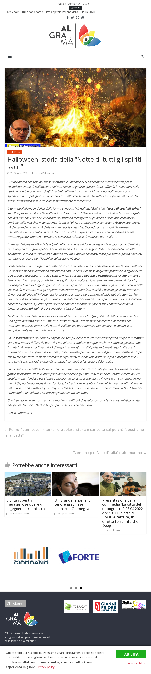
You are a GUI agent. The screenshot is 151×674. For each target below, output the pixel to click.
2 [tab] (76, 589)
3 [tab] (81, 589)
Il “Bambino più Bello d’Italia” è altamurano (107, 452)
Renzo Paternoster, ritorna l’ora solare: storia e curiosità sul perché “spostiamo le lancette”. (74, 432)
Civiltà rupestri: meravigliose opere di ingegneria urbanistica (25, 504)
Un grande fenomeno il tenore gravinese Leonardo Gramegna (74, 504)
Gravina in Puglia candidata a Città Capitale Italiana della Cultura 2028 (52, 12)
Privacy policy (45, 667)
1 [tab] (71, 589)
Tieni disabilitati (137, 663)
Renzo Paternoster (45, 173)
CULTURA (14, 152)
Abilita (131, 654)
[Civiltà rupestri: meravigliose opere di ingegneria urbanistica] (28, 474)
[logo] (22, 612)
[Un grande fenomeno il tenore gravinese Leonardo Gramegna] (75, 474)
